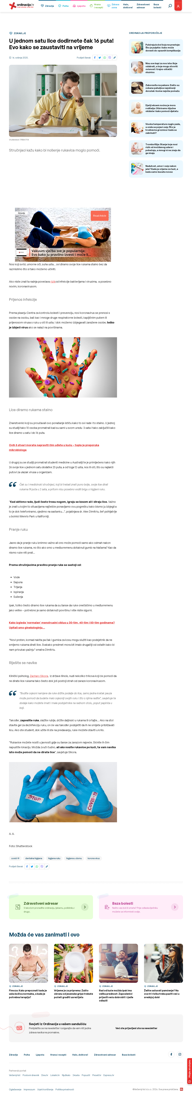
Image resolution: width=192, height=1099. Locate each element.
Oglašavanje (15, 1089)
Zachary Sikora (39, 676)
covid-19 (15, 858)
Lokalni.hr (55, 1075)
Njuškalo (66, 1075)
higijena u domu (74, 858)
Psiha (66, 6)
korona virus (94, 858)
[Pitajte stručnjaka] (189, 1071)
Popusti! (86, 1075)
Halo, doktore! (80, 1054)
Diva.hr (44, 1075)
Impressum (29, 1089)
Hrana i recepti (58, 1054)
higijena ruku (54, 858)
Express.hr (109, 1075)
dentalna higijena (33, 858)
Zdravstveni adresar (105, 1054)
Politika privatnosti (65, 1089)
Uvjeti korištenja (45, 1089)
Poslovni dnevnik (31, 1075)
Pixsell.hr (96, 1075)
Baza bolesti (128, 1054)
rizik (53, 281)
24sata (76, 1075)
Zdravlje (49, 6)
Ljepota (81, 6)
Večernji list (14, 1075)
